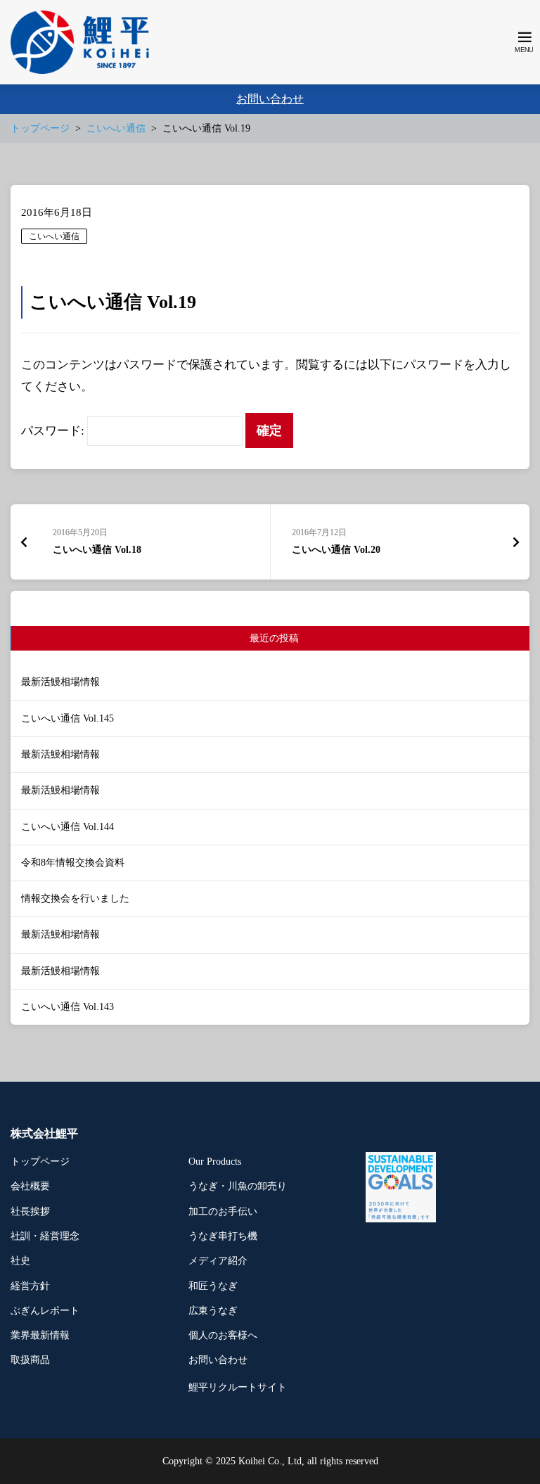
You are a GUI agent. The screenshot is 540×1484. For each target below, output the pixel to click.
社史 (20, 1260)
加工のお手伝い (222, 1211)
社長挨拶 (30, 1211)
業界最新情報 (40, 1335)
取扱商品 (30, 1360)
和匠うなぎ (213, 1286)
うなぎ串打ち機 (222, 1236)
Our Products (214, 1161)
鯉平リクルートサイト (237, 1387)
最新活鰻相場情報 (60, 682)
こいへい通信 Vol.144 (67, 826)
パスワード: (54, 430)
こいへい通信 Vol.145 (67, 718)
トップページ (40, 1161)
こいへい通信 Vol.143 (67, 1007)
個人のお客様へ (222, 1335)
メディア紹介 (218, 1260)
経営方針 (30, 1286)
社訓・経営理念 (45, 1236)
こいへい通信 (54, 236)
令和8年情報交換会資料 (72, 862)
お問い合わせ (270, 99)
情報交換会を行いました (75, 898)
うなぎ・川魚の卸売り (237, 1186)
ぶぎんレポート (45, 1310)
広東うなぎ (213, 1310)
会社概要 (30, 1186)
